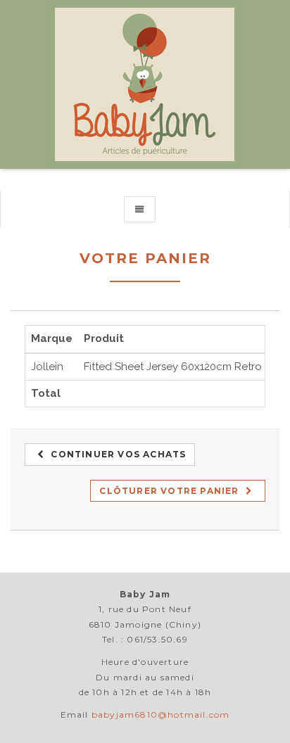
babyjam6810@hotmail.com (161, 714)
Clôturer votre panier (170, 490)
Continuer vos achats (117, 454)
